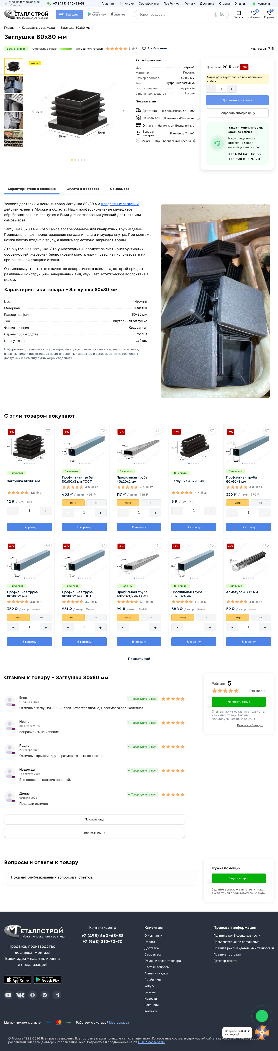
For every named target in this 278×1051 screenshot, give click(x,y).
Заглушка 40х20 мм (187, 481)
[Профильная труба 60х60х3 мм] (248, 446)
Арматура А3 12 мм (242, 592)
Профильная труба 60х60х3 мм (241, 479)
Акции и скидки (156, 973)
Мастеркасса (119, 1022)
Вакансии (151, 1005)
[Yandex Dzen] (32, 995)
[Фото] (78, 111)
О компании (153, 935)
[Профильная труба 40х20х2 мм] (139, 446)
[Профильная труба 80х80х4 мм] (193, 561)
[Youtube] (8, 995)
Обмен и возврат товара (162, 960)
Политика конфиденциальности (236, 935)
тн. (96, 502)
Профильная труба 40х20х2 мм (132, 479)
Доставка (207, 3)
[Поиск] (224, 14)
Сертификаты (149, 3)
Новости (150, 998)
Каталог (72, 14)
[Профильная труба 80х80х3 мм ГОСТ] (84, 446)
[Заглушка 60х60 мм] (29, 446)
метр (73, 502)
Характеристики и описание (32, 189)
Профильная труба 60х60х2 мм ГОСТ (77, 594)
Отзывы (241, 3)
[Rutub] (57, 995)
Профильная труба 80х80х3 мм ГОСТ (77, 479)
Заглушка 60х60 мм (23, 481)
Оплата (224, 3)
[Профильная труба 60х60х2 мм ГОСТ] (84, 561)
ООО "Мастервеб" (151, 1042)
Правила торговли (227, 954)
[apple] (118, 14)
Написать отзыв (239, 701)
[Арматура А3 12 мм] (248, 561)
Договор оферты (225, 960)
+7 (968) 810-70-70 (244, 159)
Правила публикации (250, 725)
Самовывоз (119, 189)
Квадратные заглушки (120, 204)
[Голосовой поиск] (215, 14)
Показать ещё (139, 659)
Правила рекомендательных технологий (243, 948)
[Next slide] (123, 111)
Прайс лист (172, 3)
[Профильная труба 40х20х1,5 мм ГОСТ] (139, 561)
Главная (108, 3)
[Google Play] (47, 979)
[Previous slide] (33, 111)
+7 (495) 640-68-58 (244, 154)
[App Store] (17, 979)
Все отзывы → (94, 833)
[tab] (72, 160)
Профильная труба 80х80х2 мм (22, 594)
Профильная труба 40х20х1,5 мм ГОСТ (132, 594)
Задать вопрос (238, 878)
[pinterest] (44, 995)
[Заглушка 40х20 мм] (193, 446)
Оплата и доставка (82, 189)
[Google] (97, 14)
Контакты (151, 1011)
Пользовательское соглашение (236, 942)
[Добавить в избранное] (48, 430)
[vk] (20, 995)
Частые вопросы (157, 967)
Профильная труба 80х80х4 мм (186, 594)
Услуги (190, 3)
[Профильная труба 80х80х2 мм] (29, 561)
